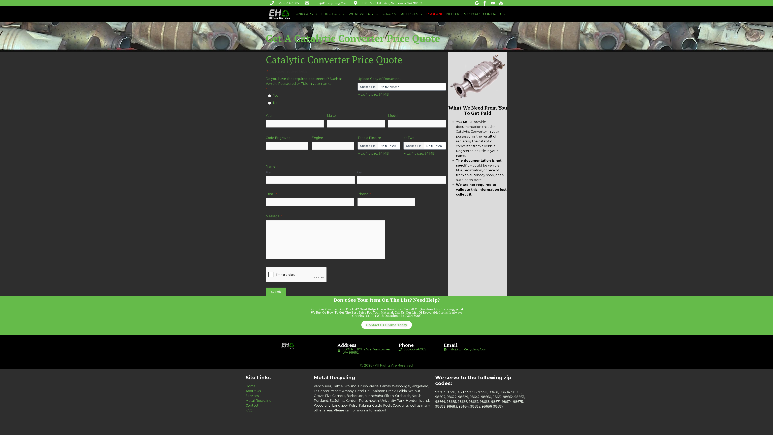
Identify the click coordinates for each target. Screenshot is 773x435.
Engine (317, 138)
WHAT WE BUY (360, 14)
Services (252, 396)
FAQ (249, 410)
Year (269, 116)
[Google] (476, 3)
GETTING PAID (328, 14)
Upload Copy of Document (379, 79)
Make (331, 116)
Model (393, 116)
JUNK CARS (303, 14)
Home (250, 386)
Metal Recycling (259, 401)
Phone (364, 194)
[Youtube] (492, 3)
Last (359, 172)
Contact (252, 405)
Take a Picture (369, 138)
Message (274, 216)
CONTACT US (494, 14)
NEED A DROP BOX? (463, 14)
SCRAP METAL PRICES (400, 14)
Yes (275, 95)
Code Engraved (278, 138)
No (275, 103)
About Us (253, 391)
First (268, 172)
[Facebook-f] (484, 3)
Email (271, 194)
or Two (408, 138)
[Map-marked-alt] (500, 3)
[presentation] (296, 275)
